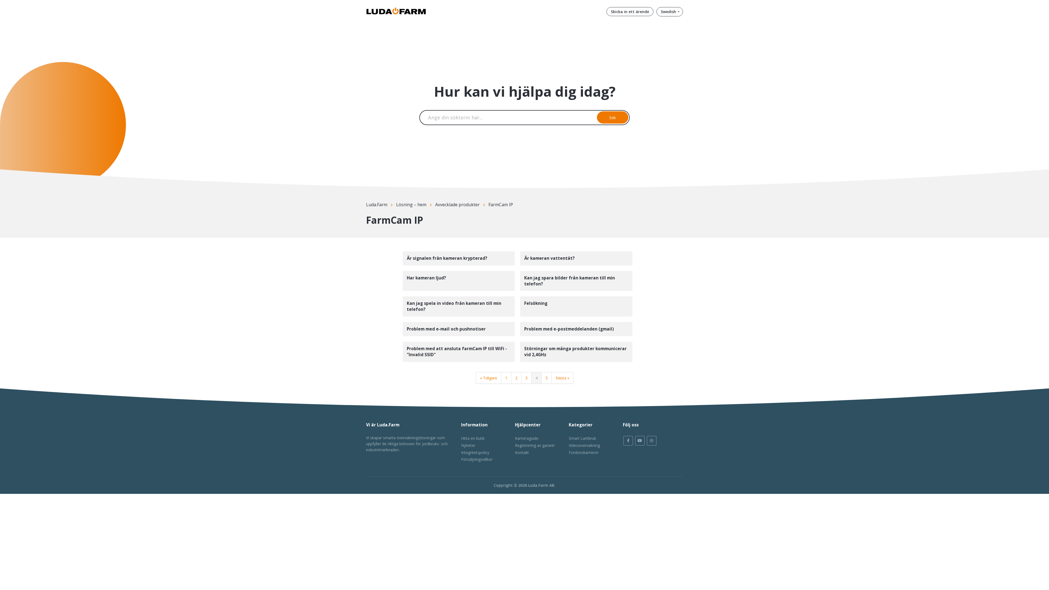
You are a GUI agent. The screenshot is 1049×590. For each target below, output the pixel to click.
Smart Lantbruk (582, 438)
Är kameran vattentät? (549, 258)
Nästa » (562, 377)
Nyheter (468, 445)
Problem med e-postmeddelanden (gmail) (569, 329)
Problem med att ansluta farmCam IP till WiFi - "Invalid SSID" (457, 352)
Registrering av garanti (535, 445)
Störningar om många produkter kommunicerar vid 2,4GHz (575, 352)
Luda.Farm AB (541, 485)
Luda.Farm (376, 205)
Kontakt (522, 452)
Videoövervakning (584, 445)
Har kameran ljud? (426, 278)
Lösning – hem (411, 205)
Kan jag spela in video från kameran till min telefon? (454, 306)
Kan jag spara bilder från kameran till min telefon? (569, 281)
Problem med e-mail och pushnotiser (446, 329)
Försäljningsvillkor (477, 459)
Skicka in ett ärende (630, 11)
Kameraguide (526, 438)
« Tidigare (488, 377)
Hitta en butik (473, 438)
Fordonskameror (584, 452)
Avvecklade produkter (457, 205)
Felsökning (535, 303)
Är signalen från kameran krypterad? (447, 258)
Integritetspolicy (475, 452)
